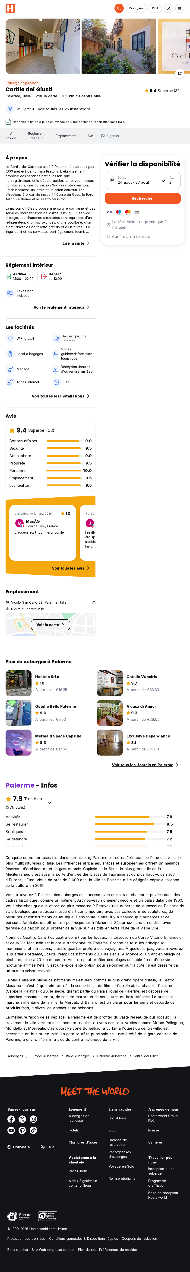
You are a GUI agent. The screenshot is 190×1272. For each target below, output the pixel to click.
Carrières (155, 1142)
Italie (27, 96)
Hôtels (74, 1130)
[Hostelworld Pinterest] (22, 1130)
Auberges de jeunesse (79, 1118)
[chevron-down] (49, 802)
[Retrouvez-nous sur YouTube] (11, 1130)
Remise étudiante (122, 1178)
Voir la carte (46, 96)
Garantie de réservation (118, 1142)
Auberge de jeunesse (22, 83)
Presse (153, 1130)
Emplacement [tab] (66, 136)
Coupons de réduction (139, 1238)
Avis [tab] (91, 136)
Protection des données (26, 1238)
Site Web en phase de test (53, 1250)
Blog (112, 1130)
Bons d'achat (17, 1250)
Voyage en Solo (121, 1166)
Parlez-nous (78, 1171)
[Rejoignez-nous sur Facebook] (11, 1119)
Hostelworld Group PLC (163, 1118)
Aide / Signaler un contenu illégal (83, 1183)
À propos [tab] (11, 135)
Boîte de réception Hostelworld (163, 1195)
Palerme (13, 96)
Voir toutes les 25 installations (64, 109)
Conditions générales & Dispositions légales (83, 1238)
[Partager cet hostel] (179, 73)
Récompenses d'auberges (120, 1154)
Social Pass (118, 1118)
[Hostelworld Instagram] (33, 1119)
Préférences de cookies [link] (118, 1250)
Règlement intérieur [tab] (36, 135)
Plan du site (87, 1250)
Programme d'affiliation (157, 1183)
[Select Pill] (119, 8)
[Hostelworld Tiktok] (33, 1130)
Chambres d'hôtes (83, 1142)
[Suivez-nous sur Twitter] (22, 1119)
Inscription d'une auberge (161, 1171)
